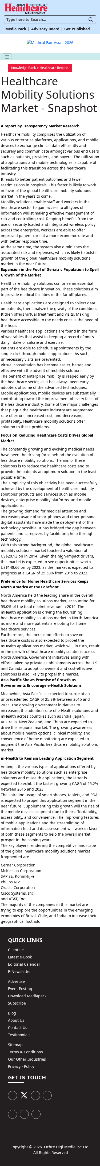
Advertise (16, 981)
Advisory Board (45, 28)
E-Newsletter (19, 971)
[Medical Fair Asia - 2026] (50, 41)
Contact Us (17, 1027)
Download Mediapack (27, 995)
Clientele (16, 949)
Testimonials (19, 1034)
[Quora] (36, 1114)
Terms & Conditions (25, 1051)
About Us (16, 1020)
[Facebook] (12, 1095)
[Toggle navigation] (7, 56)
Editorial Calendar (24, 964)
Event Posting (20, 988)
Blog (12, 1013)
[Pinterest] (47, 1095)
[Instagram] (12, 1114)
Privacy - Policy (21, 1066)
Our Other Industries (27, 1059)
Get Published (77, 28)
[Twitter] (24, 1095)
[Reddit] (24, 1114)
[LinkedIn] (35, 1095)
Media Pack (15, 28)
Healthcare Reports (54, 67)
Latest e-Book (20, 957)
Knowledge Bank (23, 67)
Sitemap (15, 1044)
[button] (92, 19)
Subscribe (17, 1003)
